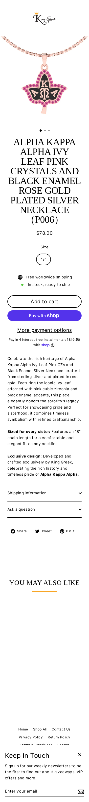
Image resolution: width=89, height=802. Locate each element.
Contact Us (61, 729)
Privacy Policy (31, 737)
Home (23, 729)
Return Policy (59, 737)
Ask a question (21, 509)
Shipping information (27, 493)
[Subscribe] (80, 791)
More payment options (44, 330)
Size (45, 247)
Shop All (40, 729)
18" (43, 259)
